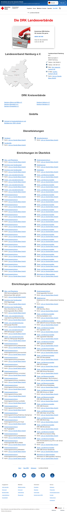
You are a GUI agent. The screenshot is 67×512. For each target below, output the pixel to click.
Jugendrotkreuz (5, 495)
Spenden (49, 8)
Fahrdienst (7, 138)
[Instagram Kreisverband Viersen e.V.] (33, 475)
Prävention (52, 490)
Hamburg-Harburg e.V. (43, 102)
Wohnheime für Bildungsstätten (46, 274)
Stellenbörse (21, 492)
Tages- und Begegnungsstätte (45, 175)
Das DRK (55, 8)
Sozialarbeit (5, 497)
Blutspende (20, 495)
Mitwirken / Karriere (41, 8)
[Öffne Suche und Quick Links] (60, 8)
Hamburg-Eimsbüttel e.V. (11, 106)
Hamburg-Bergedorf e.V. (11, 104)
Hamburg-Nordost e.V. (43, 104)
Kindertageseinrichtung (11, 195)
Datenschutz (53, 497)
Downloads (36, 492)
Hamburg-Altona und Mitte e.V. (13, 102)
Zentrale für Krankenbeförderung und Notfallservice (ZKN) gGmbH (15, 122)
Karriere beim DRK (38, 495)
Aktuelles (36, 490)
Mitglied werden (21, 487)
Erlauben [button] (62, 510)
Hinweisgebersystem (55, 492)
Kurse (34, 8)
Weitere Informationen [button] (6, 511)
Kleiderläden (40, 170)
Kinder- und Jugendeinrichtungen (13, 175)
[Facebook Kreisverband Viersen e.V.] (15, 475)
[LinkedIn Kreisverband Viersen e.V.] (43, 475)
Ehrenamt (4, 490)
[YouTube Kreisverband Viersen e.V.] (24, 475)
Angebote (29, 8)
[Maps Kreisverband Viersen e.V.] (52, 475)
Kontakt (51, 495)
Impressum (52, 500)
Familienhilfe (7, 143)
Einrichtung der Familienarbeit (13, 165)
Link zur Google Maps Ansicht (54, 77)
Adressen (52, 487)
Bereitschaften (5, 492)
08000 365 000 (38, 36)
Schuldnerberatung (42, 138)
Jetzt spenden (5, 487)
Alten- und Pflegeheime (11, 160)
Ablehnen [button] (54, 510)
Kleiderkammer (41, 165)
